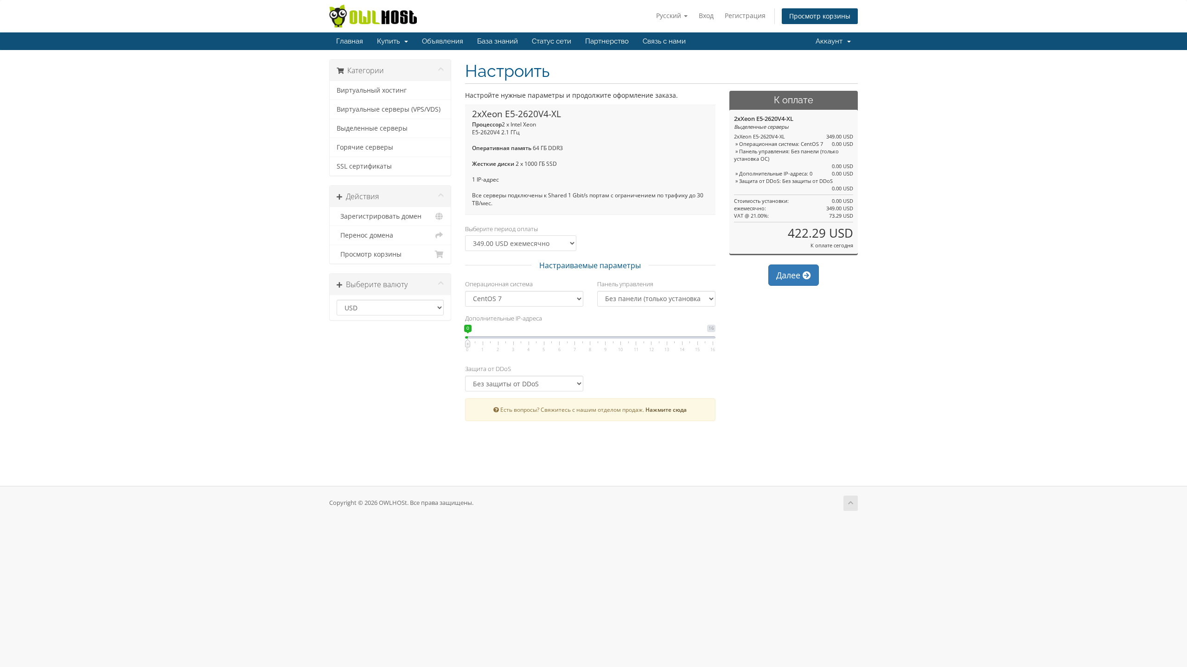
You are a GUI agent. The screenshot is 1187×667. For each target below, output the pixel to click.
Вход (706, 15)
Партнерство (607, 41)
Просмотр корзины (819, 16)
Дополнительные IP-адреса (503, 318)
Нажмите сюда (666, 409)
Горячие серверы (365, 147)
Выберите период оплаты (501, 229)
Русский (669, 15)
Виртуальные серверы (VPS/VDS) (388, 109)
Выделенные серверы (372, 128)
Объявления (442, 41)
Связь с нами (664, 41)
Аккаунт (831, 41)
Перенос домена (365, 235)
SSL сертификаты (364, 166)
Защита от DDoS (488, 369)
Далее (789, 275)
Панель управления (625, 284)
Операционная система (499, 284)
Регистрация (745, 15)
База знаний (497, 41)
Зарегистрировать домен (379, 216)
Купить (390, 41)
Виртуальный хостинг (372, 90)
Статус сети (551, 41)
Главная (349, 41)
